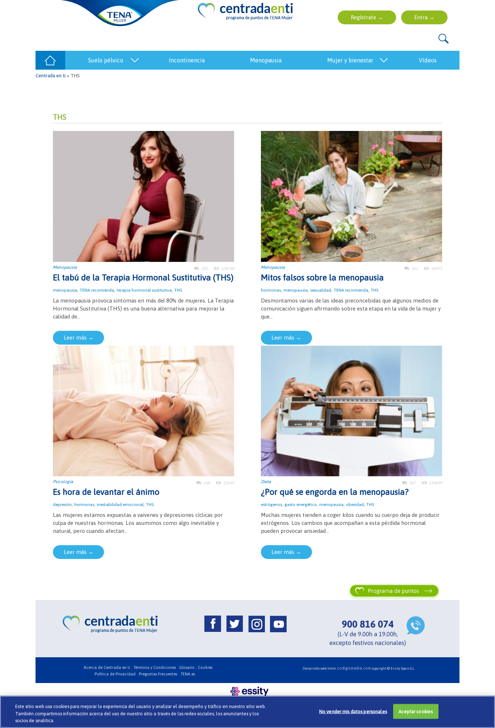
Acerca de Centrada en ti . (108, 667)
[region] (247, 712)
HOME (50, 60)
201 (204, 268)
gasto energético (300, 504)
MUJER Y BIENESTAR (350, 60)
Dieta (266, 481)
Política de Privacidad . (116, 674)
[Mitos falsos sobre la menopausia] (351, 196)
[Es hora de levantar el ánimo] (143, 410)
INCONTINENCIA (187, 60)
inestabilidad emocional (120, 504)
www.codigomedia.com (349, 668)
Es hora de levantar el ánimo (106, 492)
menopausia (65, 290)
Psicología (63, 481)
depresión (62, 504)
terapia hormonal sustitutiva (144, 290)
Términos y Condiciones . (155, 667)
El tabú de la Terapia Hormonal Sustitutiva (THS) (143, 277)
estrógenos (271, 504)
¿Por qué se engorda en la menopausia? (335, 492)
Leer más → (78, 337)
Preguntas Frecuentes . (159, 674)
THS (178, 290)
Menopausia (65, 267)
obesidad (355, 504)
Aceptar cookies (416, 711)
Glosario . (188, 667)
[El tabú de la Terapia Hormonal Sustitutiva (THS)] (143, 196)
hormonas (271, 290)
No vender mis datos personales (353, 711)
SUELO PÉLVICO (105, 60)
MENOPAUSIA (266, 60)
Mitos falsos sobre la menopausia (322, 277)
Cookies (205, 667)
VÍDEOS (428, 60)
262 (414, 268)
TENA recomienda (97, 290)
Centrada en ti (51, 75)
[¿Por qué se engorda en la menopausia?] (351, 410)
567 (412, 483)
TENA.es (187, 674)
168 (206, 483)
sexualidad (320, 290)
